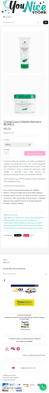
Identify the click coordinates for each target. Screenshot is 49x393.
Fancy (32, 235)
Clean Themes (13, 377)
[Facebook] (4, 280)
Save (27, 235)
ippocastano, (8, 226)
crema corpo (14, 215)
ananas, (27, 218)
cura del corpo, (32, 220)
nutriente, (20, 226)
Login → (5, 260)
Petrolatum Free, (12, 228)
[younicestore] (24, 2)
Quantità (7, 149)
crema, (17, 220)
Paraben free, (31, 226)
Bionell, (41, 218)
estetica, (16, 223)
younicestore (11, 375)
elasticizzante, (8, 223)
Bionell (11, 133)
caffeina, (6, 220)
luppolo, (14, 226)
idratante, (39, 223)
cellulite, (12, 220)
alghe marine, (20, 218)
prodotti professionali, (26, 228)
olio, (25, 226)
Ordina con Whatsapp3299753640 (34, 355)
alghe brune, (11, 218)
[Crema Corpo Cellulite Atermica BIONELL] (24, 52)
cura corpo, (23, 220)
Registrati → (7, 262)
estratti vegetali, (30, 223)
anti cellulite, (34, 218)
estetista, (22, 223)
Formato (6, 140)
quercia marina (38, 228)
